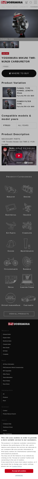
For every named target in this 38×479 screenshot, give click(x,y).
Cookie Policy (17, 466)
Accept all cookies (19, 471)
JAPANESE (19, 475)
